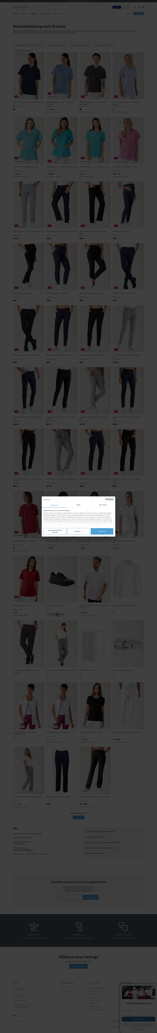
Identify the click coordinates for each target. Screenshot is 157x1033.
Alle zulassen (102, 531)
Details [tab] (79, 505)
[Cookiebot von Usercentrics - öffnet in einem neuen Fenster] (106, 499)
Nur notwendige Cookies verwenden (55, 531)
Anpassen (77, 531)
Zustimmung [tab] (54, 505)
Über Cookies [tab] (103, 505)
